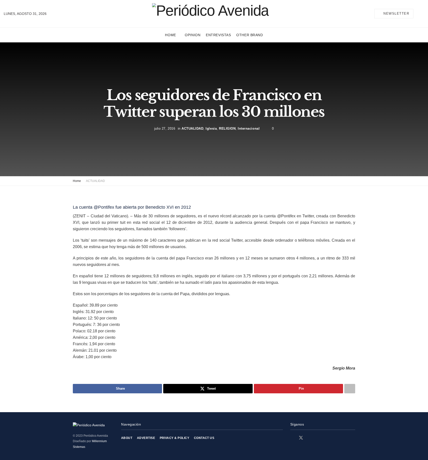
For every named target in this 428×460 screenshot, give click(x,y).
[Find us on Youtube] (318, 438)
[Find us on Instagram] (310, 438)
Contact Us (204, 438)
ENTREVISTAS (218, 35)
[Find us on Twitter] (301, 438)
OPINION (192, 35)
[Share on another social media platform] (349, 388)
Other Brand (249, 35)
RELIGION (227, 128)
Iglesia (211, 128)
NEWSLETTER (395, 13)
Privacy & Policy (174, 438)
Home (170, 35)
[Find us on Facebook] (292, 438)
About (126, 438)
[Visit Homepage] (210, 13)
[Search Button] (422, 13)
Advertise (146, 438)
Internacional (249, 128)
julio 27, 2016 (164, 128)
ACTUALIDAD (192, 128)
